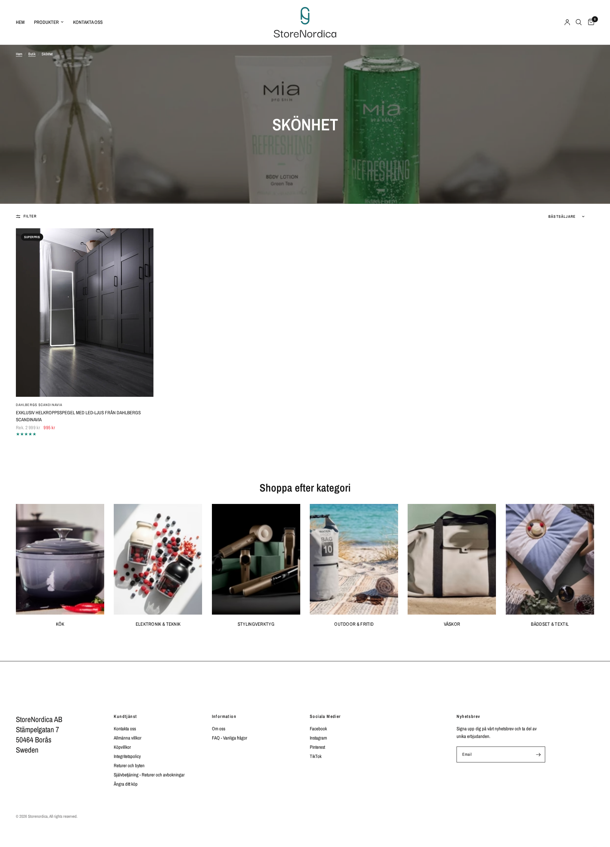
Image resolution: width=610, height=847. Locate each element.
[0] (589, 22)
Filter (30, 216)
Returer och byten (129, 765)
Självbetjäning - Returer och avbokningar (149, 774)
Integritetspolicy (127, 756)
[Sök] (579, 22)
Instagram (318, 737)
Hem (20, 22)
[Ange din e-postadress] (538, 754)
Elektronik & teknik (158, 624)
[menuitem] (22, 22)
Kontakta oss (88, 22)
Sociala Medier (325, 716)
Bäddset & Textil (550, 624)
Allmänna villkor (127, 737)
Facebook (318, 728)
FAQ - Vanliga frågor (229, 737)
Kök (60, 624)
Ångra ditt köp (126, 784)
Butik (32, 54)
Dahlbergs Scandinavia (39, 405)
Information (224, 716)
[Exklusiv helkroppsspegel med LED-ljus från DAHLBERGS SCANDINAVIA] (84, 312)
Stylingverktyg (256, 624)
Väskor (452, 624)
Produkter (46, 22)
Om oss (218, 728)
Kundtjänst (125, 716)
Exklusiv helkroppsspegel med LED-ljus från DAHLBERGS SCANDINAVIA (78, 416)
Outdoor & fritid (354, 624)
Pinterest (317, 747)
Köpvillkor (122, 747)
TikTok (316, 756)
